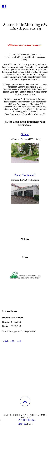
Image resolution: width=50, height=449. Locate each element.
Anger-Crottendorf (25, 174)
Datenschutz (26, 420)
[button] (25, 401)
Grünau (25, 134)
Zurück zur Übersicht (11, 341)
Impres (22, 424)
